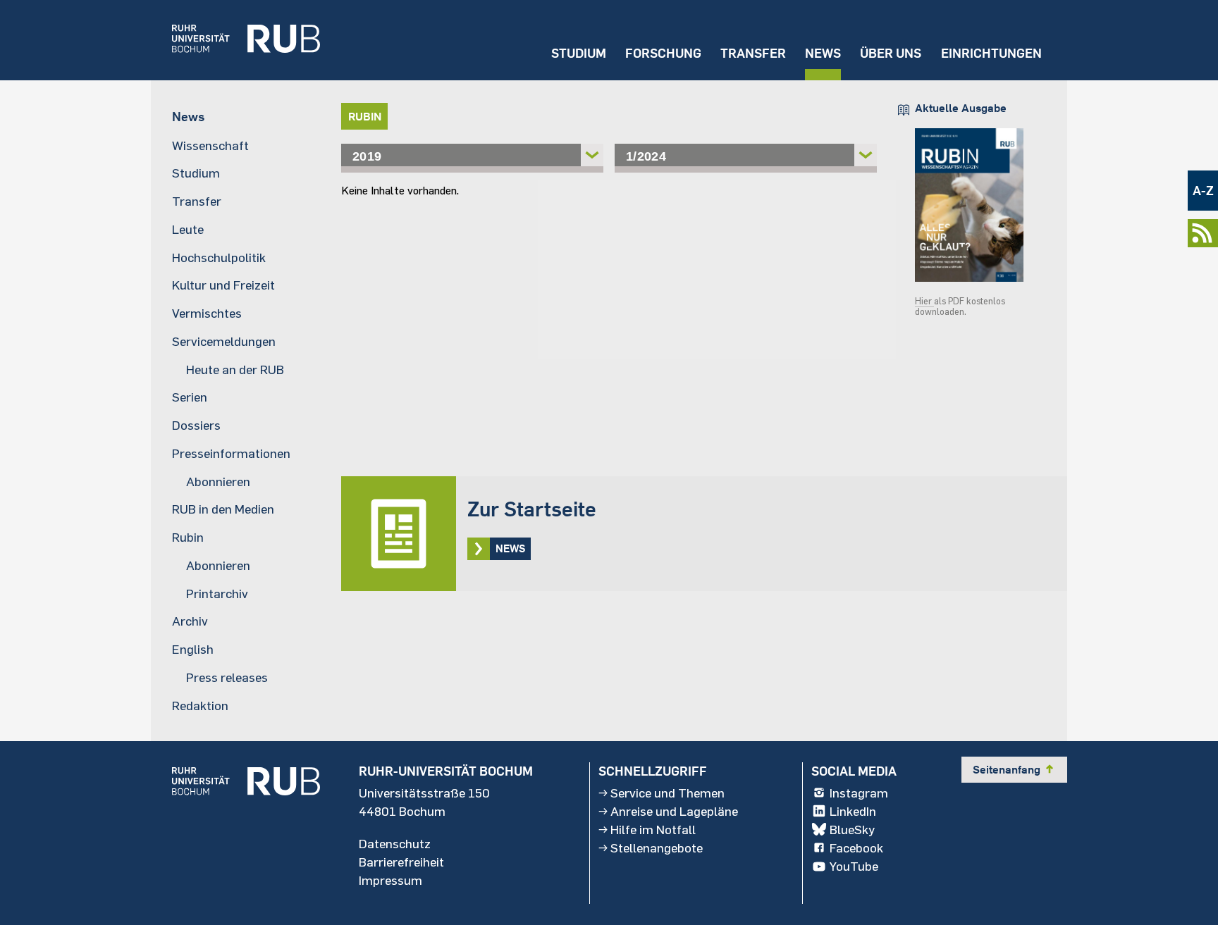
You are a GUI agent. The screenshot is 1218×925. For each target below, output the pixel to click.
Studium (578, 53)
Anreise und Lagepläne (674, 811)
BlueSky (852, 829)
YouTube (854, 866)
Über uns (890, 53)
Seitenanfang (1014, 769)
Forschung (663, 53)
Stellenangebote (656, 847)
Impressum (390, 880)
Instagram (859, 792)
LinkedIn (853, 811)
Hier (924, 300)
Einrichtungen (991, 53)
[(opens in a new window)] (235, 40)
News (823, 53)
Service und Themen (667, 792)
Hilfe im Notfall (653, 829)
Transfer (753, 53)
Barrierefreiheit (401, 861)
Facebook (856, 847)
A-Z (1203, 190)
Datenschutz (395, 843)
